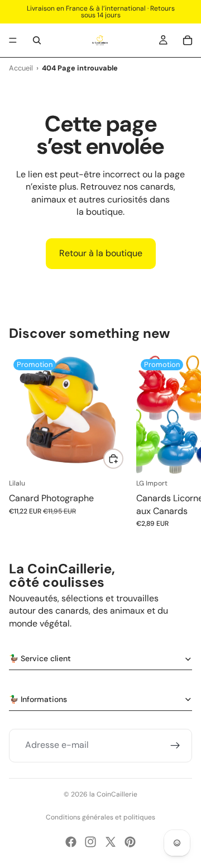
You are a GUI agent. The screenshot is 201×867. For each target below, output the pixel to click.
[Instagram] (90, 842)
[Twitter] (110, 842)
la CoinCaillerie (113, 794)
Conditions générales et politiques (100, 817)
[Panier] (187, 40)
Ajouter (122, 458)
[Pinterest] (130, 842)
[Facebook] (71, 842)
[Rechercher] (37, 40)
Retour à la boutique (100, 253)
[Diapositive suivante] (180, 441)
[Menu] (13, 40)
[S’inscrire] (175, 745)
